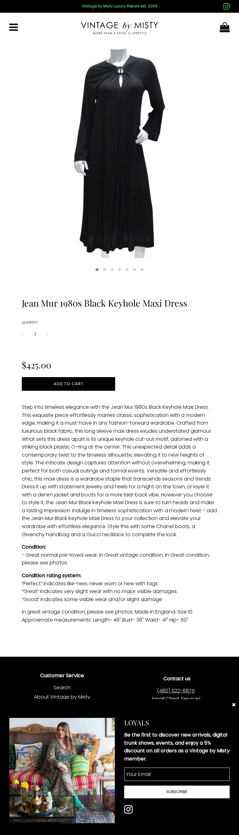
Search (62, 687)
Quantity (30, 322)
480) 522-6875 (177, 690)
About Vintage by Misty (62, 696)
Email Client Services (176, 698)
